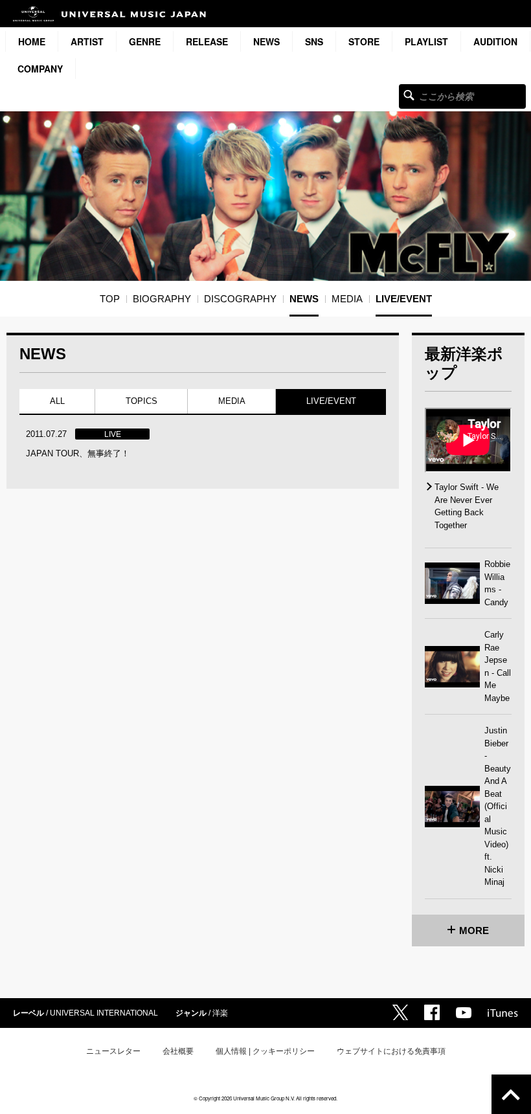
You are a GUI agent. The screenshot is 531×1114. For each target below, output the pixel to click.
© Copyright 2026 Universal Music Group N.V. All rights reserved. (265, 1098)
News (266, 41)
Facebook (432, 1012)
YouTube (463, 1012)
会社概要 (178, 1051)
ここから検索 (408, 94)
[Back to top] (511, 1094)
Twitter (400, 1012)
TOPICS (141, 401)
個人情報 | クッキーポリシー (265, 1051)
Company (40, 68)
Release (207, 41)
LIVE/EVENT (331, 401)
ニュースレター (113, 1051)
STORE (363, 41)
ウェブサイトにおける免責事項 (391, 1051)
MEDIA (231, 401)
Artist (87, 41)
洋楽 (220, 1013)
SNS (314, 41)
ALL (57, 401)
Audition (495, 41)
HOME (31, 41)
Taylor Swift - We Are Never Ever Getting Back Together (467, 506)
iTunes (503, 1013)
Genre (145, 41)
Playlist (426, 41)
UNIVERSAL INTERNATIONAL (104, 1013)
